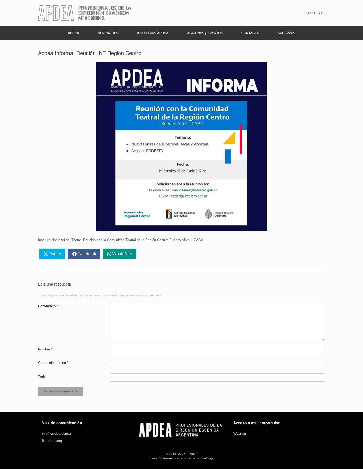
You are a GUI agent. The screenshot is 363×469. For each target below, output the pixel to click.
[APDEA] (84, 13)
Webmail (240, 434)
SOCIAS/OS (286, 33)
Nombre (45, 349)
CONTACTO (250, 33)
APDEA (73, 33)
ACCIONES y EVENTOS (205, 33)
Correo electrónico (53, 363)
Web (41, 376)
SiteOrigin (207, 458)
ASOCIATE (316, 13)
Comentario (48, 306)
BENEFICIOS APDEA (152, 33)
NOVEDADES (108, 33)
